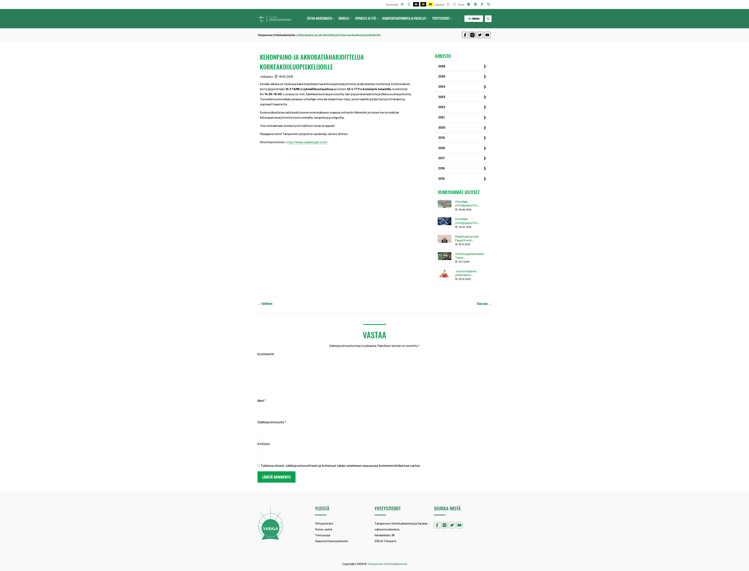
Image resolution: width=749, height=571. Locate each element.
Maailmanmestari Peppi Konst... (467, 238)
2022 (441, 107)
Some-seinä (323, 529)
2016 (441, 168)
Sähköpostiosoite (271, 422)
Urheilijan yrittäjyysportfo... (467, 203)
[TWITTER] (480, 35)
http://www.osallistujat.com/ (306, 142)
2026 (441, 66)
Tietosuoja (322, 535)
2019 (441, 137)
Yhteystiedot (441, 18)
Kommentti (265, 354)
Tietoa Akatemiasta (319, 18)
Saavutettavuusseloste (331, 541)
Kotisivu (263, 443)
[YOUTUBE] (487, 35)
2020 (441, 127)
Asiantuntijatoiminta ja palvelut (404, 18)
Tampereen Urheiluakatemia (276, 35)
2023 (441, 97)
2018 (441, 148)
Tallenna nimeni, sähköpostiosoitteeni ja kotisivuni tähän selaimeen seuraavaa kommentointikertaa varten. (341, 465)
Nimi (261, 400)
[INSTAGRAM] (472, 35)
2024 (441, 86)
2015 (441, 178)
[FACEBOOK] (465, 35)
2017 (441, 158)
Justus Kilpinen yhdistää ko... (466, 273)
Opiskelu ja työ (365, 18)
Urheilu (343, 18)
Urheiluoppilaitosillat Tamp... (469, 255)
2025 (441, 76)
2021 (441, 117)
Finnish (475, 18)
